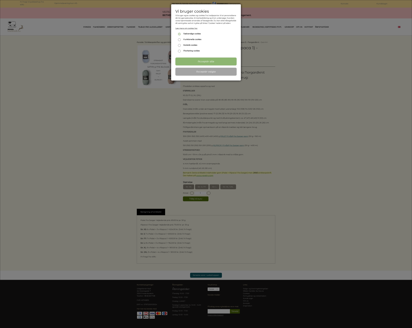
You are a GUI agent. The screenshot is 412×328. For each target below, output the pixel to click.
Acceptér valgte (206, 71)
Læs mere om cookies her (186, 28)
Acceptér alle (206, 61)
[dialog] (206, 164)
